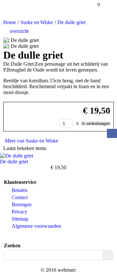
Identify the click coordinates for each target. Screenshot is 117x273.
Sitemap (20, 219)
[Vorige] (109, 31)
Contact (20, 197)
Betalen (19, 190)
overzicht (19, 31)
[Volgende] (113, 31)
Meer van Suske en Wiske (31, 140)
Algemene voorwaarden (36, 226)
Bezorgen (22, 204)
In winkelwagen (96, 123)
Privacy (19, 211)
